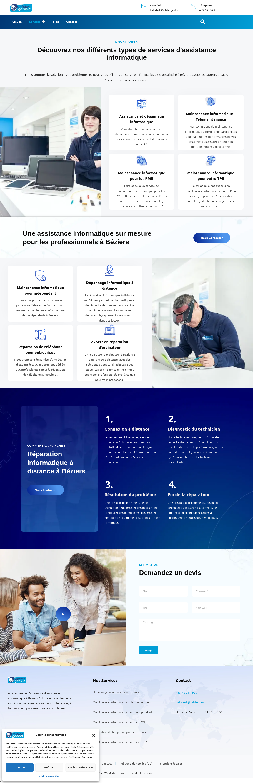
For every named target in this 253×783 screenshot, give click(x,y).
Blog (55, 21)
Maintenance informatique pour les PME (119, 722)
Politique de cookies (49, 776)
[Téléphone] (194, 6)
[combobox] (225, 22)
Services (34, 21)
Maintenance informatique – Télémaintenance (123, 702)
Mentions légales (171, 763)
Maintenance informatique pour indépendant (122, 712)
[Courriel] (144, 6)
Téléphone (206, 5)
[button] (94, 735)
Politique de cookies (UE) (135, 763)
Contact (71, 21)
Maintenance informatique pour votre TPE (120, 742)
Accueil (17, 21)
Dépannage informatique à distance (116, 692)
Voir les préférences (80, 767)
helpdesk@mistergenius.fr (193, 702)
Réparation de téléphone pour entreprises (120, 732)
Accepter (19, 767)
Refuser (49, 767)
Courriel (155, 5)
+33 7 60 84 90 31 (187, 692)
